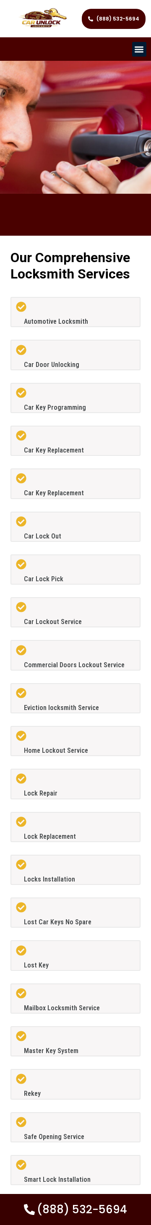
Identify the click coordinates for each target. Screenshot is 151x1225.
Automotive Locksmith (56, 321)
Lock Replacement (50, 836)
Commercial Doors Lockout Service (74, 665)
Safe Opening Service (54, 1137)
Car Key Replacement (54, 450)
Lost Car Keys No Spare (57, 922)
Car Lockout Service (53, 622)
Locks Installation (49, 879)
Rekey (32, 1094)
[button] (139, 49)
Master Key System (51, 1051)
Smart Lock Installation (57, 1179)
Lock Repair (40, 793)
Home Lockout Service (56, 750)
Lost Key (36, 965)
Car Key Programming (55, 407)
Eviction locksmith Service (61, 708)
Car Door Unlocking (51, 365)
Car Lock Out (42, 536)
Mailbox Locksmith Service (62, 1008)
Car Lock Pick (43, 579)
